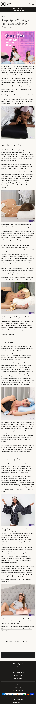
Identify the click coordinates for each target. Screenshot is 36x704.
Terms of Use (18, 675)
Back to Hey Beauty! (19, 655)
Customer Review (18, 690)
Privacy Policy (18, 678)
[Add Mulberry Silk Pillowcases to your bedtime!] (18, 403)
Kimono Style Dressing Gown (21, 537)
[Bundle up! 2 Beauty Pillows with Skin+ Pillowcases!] (18, 298)
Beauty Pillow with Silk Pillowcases (21, 422)
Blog (18, 667)
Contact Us (18, 687)
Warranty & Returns (18, 672)
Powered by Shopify (18, 702)
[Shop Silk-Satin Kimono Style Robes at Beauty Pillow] (18, 122)
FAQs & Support (18, 664)
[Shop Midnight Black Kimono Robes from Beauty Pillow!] (18, 510)
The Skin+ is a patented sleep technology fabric (16, 317)
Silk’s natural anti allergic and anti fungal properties (17, 445)
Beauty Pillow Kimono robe (9, 563)
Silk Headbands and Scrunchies (15, 572)
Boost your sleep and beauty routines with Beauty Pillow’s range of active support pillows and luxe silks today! (17, 629)
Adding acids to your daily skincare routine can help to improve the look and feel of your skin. (17, 229)
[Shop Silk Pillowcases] (18, 47)
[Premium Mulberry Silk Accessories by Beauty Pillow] (18, 600)
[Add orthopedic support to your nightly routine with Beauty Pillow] (18, 206)
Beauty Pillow (25, 166)
